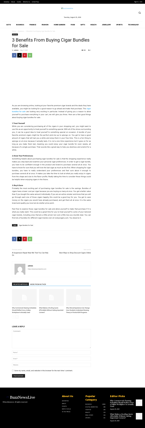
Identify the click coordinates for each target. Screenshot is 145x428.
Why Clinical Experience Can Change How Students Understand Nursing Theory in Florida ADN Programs (78, 310)
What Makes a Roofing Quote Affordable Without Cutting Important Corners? (51, 310)
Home (14, 31)
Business (21, 31)
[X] (19, 55)
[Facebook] (14, 55)
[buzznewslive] (72, 11)
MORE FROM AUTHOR (38, 284)
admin (16, 50)
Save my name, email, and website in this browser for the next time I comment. (43, 370)
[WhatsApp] (30, 55)
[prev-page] (13, 317)
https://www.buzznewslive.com (37, 269)
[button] (139, 12)
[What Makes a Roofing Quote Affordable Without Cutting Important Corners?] (51, 297)
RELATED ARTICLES (20, 284)
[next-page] (17, 317)
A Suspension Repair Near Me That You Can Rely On (30, 254)
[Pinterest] (24, 55)
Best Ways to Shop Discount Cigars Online (75, 253)
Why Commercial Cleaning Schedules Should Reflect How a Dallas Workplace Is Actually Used (24, 310)
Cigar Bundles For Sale (26, 225)
